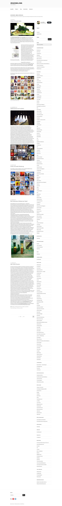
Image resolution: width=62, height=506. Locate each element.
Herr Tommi (38, 51)
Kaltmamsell (38, 153)
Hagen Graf (38, 128)
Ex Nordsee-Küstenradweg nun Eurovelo (43, 442)
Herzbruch (38, 133)
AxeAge (38, 84)
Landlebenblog (39, 170)
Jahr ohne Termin (15, 264)
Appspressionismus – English (41, 271)
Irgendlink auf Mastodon (40, 141)
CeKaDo (38, 94)
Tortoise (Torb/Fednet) (40, 65)
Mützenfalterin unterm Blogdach (41, 182)
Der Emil (38, 102)
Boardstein (38, 89)
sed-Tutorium (39, 369)
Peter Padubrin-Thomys (40, 332)
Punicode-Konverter (40, 407)
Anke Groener (39, 80)
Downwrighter (39, 109)
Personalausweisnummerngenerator (42, 60)
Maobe (38, 175)
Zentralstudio (39, 359)
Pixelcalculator (39, 405)
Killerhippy (38, 55)
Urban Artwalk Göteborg (17, 166)
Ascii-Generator (39, 390)
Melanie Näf (38, 177)
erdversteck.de (25, 301)
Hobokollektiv (39, 136)
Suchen (38, 37)
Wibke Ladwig (39, 229)
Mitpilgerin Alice (39, 454)
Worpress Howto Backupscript (41, 483)
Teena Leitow (39, 349)
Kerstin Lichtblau (39, 310)
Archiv (38, 42)
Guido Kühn (38, 295)
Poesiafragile (39, 337)
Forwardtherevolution (40, 114)
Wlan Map (38, 238)
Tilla (37, 221)
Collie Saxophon (39, 281)
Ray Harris (38, 459)
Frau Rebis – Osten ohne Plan (41, 119)
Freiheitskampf (39, 124)
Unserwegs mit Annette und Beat (41, 464)
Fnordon (38, 243)
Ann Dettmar (39, 266)
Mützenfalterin (39, 180)
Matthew (38, 452)
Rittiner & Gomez (39, 339)
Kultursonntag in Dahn (15, 37)
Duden (38, 397)
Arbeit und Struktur (39, 82)
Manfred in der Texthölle (40, 173)
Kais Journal (38, 151)
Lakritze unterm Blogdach (40, 168)
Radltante (38, 195)
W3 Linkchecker (39, 412)
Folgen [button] (49, 22)
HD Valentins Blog (39, 129)
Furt (37, 447)
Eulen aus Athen (39, 111)
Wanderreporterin (39, 466)
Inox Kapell (38, 305)
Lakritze (38, 165)
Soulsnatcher (39, 209)
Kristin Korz (38, 315)
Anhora (38, 79)
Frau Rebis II (38, 121)
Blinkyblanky (38, 87)
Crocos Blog (38, 99)
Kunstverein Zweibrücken (40, 317)
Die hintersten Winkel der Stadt (18, 201)
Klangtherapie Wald (39, 375)
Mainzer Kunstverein (40, 318)
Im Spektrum (39, 437)
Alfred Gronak (39, 264)
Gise (37, 126)
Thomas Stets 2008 (40, 461)
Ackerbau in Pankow (40, 75)
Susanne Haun (39, 344)
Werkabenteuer (39, 68)
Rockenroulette (39, 197)
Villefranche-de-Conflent (17, 108)
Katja (37, 155)
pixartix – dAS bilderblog (40, 335)
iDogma (38, 303)
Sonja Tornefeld (39, 207)
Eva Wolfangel (39, 259)
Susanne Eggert (39, 342)
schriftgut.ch (38, 202)
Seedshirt (38, 32)
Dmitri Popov (39, 286)
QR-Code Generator (40, 409)
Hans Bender (39, 296)
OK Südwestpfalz (39, 325)
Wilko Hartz (38, 414)
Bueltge (38, 392)
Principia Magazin (39, 190)
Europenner (38, 290)
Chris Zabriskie (39, 278)
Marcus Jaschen (39, 58)
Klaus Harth (38, 312)
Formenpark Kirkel (39, 291)
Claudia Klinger (39, 97)
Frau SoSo (23, 37)
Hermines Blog (39, 131)
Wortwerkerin (39, 476)
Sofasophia (38, 204)
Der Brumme (39, 50)
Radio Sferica (39, 194)
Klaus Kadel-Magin (39, 313)
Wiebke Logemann (39, 354)
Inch (37, 138)
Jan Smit (38, 449)
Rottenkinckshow (39, 199)
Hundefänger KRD (39, 300)
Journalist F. (38, 150)
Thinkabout (38, 219)
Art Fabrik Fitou (39, 273)
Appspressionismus (39, 269)
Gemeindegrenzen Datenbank (41, 419)
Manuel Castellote (39, 320)
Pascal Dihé (38, 327)
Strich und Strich (39, 216)
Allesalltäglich (39, 77)
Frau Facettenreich (39, 116)
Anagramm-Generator (40, 387)
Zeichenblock (39, 357)
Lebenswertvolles (39, 378)
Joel (37, 146)
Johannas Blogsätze (40, 148)
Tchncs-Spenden (39, 245)
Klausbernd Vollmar (39, 163)
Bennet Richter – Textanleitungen (42, 364)
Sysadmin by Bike (39, 217)
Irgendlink (16, 3)
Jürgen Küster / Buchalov (40, 308)
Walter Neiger (39, 352)
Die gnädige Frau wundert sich (41, 106)
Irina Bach (38, 143)
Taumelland (38, 347)
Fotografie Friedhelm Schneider (41, 293)
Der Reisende (39, 283)
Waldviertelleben (39, 226)
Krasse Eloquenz (39, 56)
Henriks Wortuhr (39, 298)
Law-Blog (38, 400)
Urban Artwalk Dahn (15, 21)
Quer (37, 192)
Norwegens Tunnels (40, 456)
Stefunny (38, 212)
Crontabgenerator (39, 366)
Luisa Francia (39, 172)
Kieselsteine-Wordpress (40, 158)
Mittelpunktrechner (39, 404)
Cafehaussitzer (39, 471)
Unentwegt (38, 224)
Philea (38, 187)
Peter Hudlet (38, 330)
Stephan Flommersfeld (40, 214)
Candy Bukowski (39, 92)
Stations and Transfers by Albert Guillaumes (43, 63)
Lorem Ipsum (39, 402)
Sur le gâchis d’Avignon (23, 303)
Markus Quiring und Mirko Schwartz (42, 322)
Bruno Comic (39, 276)
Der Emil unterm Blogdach (40, 104)
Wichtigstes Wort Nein (40, 231)
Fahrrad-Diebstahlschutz (40, 444)
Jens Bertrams (39, 53)
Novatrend (38, 185)
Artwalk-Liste (30, 64)
